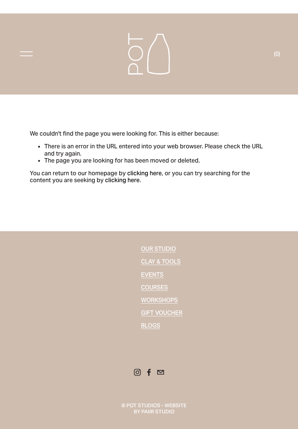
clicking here (144, 173)
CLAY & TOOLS (161, 261)
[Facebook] (149, 372)
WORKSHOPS (159, 300)
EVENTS (152, 274)
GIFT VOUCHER (161, 312)
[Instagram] (137, 372)
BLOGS (150, 325)
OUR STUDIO (158, 248)
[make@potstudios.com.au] (160, 372)
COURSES (154, 287)
